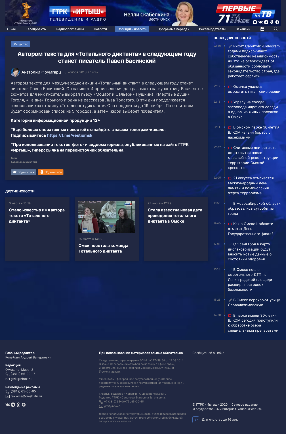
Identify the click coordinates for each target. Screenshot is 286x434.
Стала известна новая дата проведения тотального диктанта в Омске (175, 215)
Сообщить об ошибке (208, 353)
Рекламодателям (212, 29)
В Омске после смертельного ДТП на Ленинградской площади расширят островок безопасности (250, 279)
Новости (100, 29)
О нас (11, 29)
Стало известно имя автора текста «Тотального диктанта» (37, 215)
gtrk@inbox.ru (21, 379)
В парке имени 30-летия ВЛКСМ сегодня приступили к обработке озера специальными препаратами (253, 323)
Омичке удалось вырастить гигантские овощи (254, 89)
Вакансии (243, 29)
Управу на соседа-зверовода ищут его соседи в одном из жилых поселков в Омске (253, 109)
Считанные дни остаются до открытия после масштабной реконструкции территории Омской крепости (253, 157)
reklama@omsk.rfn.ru (26, 396)
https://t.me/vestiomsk (69, 135)
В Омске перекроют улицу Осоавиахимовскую (254, 302)
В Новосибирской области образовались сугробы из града (254, 208)
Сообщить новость (132, 29)
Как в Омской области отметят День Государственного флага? (250, 228)
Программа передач (173, 29)
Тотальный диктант (24, 162)
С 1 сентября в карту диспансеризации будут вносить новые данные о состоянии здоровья (250, 251)
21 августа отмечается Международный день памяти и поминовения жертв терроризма (251, 185)
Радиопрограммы (70, 29)
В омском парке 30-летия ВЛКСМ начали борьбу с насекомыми (253, 132)
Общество (20, 44)
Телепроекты (36, 29)
